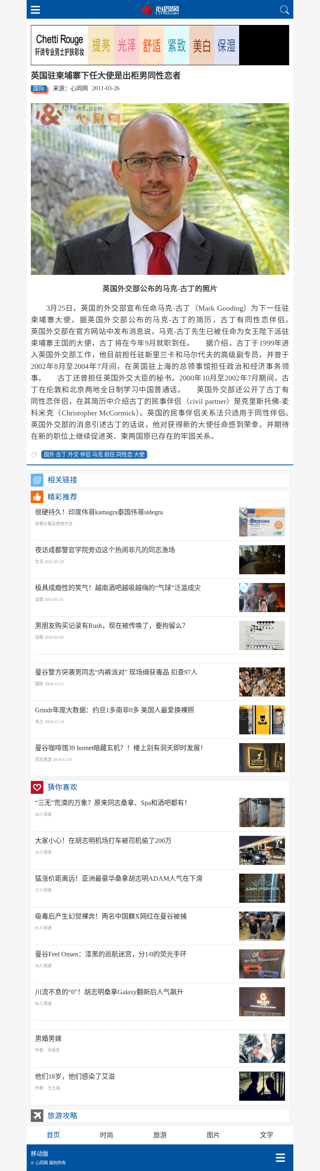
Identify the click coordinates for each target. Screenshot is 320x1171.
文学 (266, 1135)
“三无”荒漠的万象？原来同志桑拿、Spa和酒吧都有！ (113, 802)
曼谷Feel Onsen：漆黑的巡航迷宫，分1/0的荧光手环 (111, 954)
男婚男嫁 (48, 1038)
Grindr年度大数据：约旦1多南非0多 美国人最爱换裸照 (114, 710)
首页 (53, 1135)
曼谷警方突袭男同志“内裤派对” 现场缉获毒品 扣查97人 (116, 672)
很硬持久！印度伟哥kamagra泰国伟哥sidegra (99, 512)
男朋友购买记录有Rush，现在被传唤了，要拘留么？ (112, 625)
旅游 (160, 1135)
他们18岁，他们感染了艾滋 (75, 1076)
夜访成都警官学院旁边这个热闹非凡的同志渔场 (105, 549)
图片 (213, 1135)
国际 (39, 88)
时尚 (106, 1135)
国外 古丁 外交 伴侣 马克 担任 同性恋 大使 (94, 454)
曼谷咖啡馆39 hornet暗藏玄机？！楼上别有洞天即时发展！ (121, 747)
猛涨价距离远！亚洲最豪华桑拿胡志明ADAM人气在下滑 (118, 878)
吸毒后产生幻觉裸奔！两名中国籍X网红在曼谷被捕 (111, 916)
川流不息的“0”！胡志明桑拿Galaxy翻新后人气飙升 (109, 992)
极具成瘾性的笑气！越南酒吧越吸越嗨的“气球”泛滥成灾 (118, 587)
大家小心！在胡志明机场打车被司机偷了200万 (103, 840)
